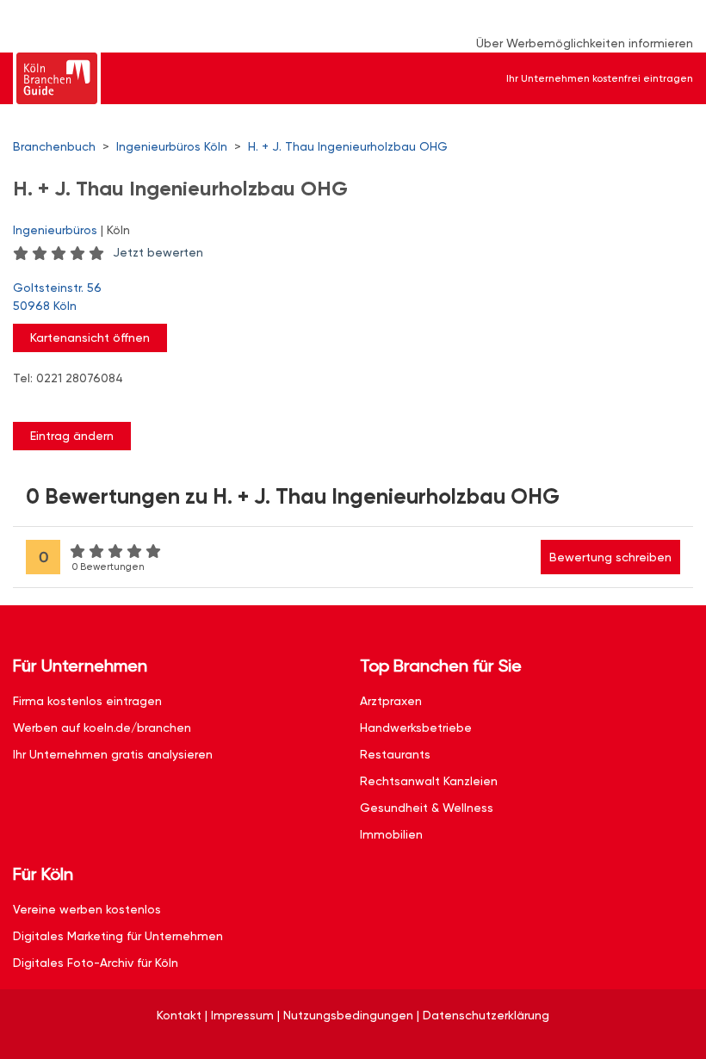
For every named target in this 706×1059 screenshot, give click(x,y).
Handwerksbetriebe (416, 727)
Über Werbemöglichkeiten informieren (584, 43)
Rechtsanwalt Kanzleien (429, 781)
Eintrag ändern (72, 436)
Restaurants (395, 754)
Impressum (242, 1015)
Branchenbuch (54, 146)
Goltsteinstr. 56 (57, 297)
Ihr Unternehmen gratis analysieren (113, 754)
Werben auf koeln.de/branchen (102, 727)
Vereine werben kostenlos (87, 909)
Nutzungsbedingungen (348, 1015)
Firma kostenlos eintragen (87, 701)
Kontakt (179, 1015)
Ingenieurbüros (55, 230)
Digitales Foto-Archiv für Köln (95, 962)
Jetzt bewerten (158, 252)
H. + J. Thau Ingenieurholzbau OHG (348, 146)
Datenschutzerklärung (486, 1015)
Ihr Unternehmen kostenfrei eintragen (599, 78)
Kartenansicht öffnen (90, 337)
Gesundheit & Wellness (426, 807)
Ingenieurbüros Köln (171, 146)
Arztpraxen (391, 701)
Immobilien (391, 834)
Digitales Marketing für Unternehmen (118, 936)
